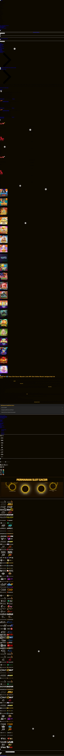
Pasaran (3, 87)
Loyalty (1, 420)
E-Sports (1, 50)
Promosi (1, 52)
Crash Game (2, 48)
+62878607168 (3, 429)
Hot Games (2, 44)
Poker (1, 426)
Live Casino (2, 46)
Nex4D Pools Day (6, 101)
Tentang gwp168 (2, 415)
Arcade (1, 49)
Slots (1, 45)
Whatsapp (2, 432)
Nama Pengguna (2, 751)
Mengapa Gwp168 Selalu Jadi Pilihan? (7, 409)
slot (27, 393)
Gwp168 (2, 430)
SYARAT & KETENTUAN (4, 38)
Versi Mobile (2, 27)
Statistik (1, 89)
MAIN (1, 206)
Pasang (13, 98)
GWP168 (1, 377)
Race (1, 47)
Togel (1, 43)
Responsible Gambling (3, 416)
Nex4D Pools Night (6, 110)
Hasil (1, 87)
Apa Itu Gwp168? (4, 407)
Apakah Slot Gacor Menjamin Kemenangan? (8, 412)
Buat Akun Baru (2, 41)
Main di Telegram (2, 26)
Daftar (1, 29)
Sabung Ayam (2, 51)
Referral (1, 421)
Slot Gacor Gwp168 (3, 755)
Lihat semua (2, 98)
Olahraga (1, 423)
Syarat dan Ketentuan (3, 417)
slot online (50, 386)
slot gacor (21, 383)
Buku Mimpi (6, 87)
